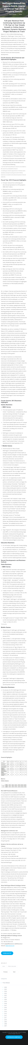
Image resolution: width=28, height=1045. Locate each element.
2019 (5, 1001)
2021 (5, 997)
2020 (5, 999)
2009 (5, 1022)
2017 (5, 1005)
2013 (5, 1013)
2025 (5, 989)
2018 (5, 1003)
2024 (5, 991)
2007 (5, 1026)
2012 (5, 1015)
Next (14, 972)
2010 (5, 1020)
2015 (5, 1009)
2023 (5, 993)
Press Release (12, 14)
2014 (20, 14)
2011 (5, 1017)
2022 (5, 995)
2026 (5, 987)
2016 (5, 1007)
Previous (5, 972)
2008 (5, 1024)
